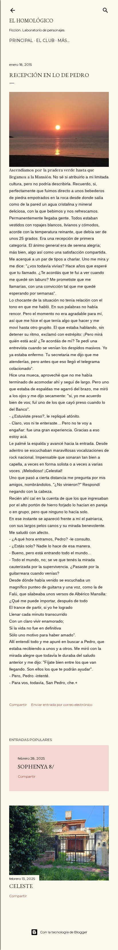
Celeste (21, 886)
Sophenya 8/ (36, 766)
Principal (21, 40)
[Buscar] (105, 9)
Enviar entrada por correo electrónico (61, 704)
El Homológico (31, 20)
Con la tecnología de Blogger (63, 932)
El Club (45, 40)
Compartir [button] (18, 704)
